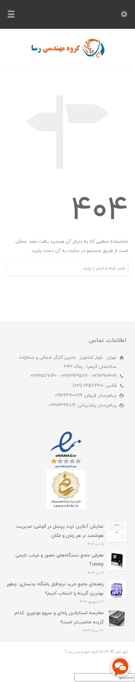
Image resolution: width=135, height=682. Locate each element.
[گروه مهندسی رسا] (68, 57)
